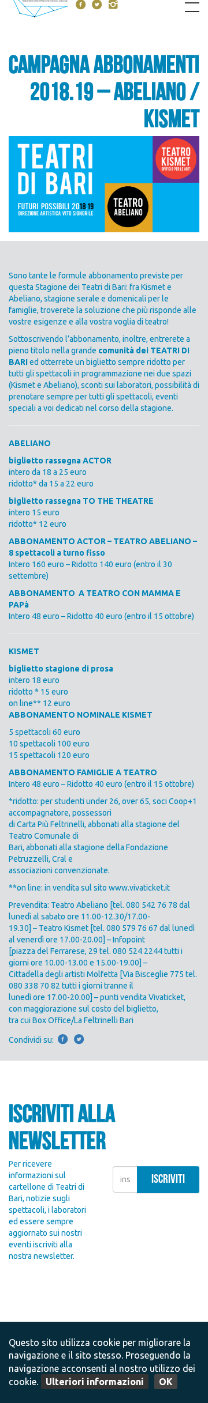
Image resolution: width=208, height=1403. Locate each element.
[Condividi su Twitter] (79, 1039)
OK (166, 1381)
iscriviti (168, 1180)
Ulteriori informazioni (95, 1381)
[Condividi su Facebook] (62, 1039)
